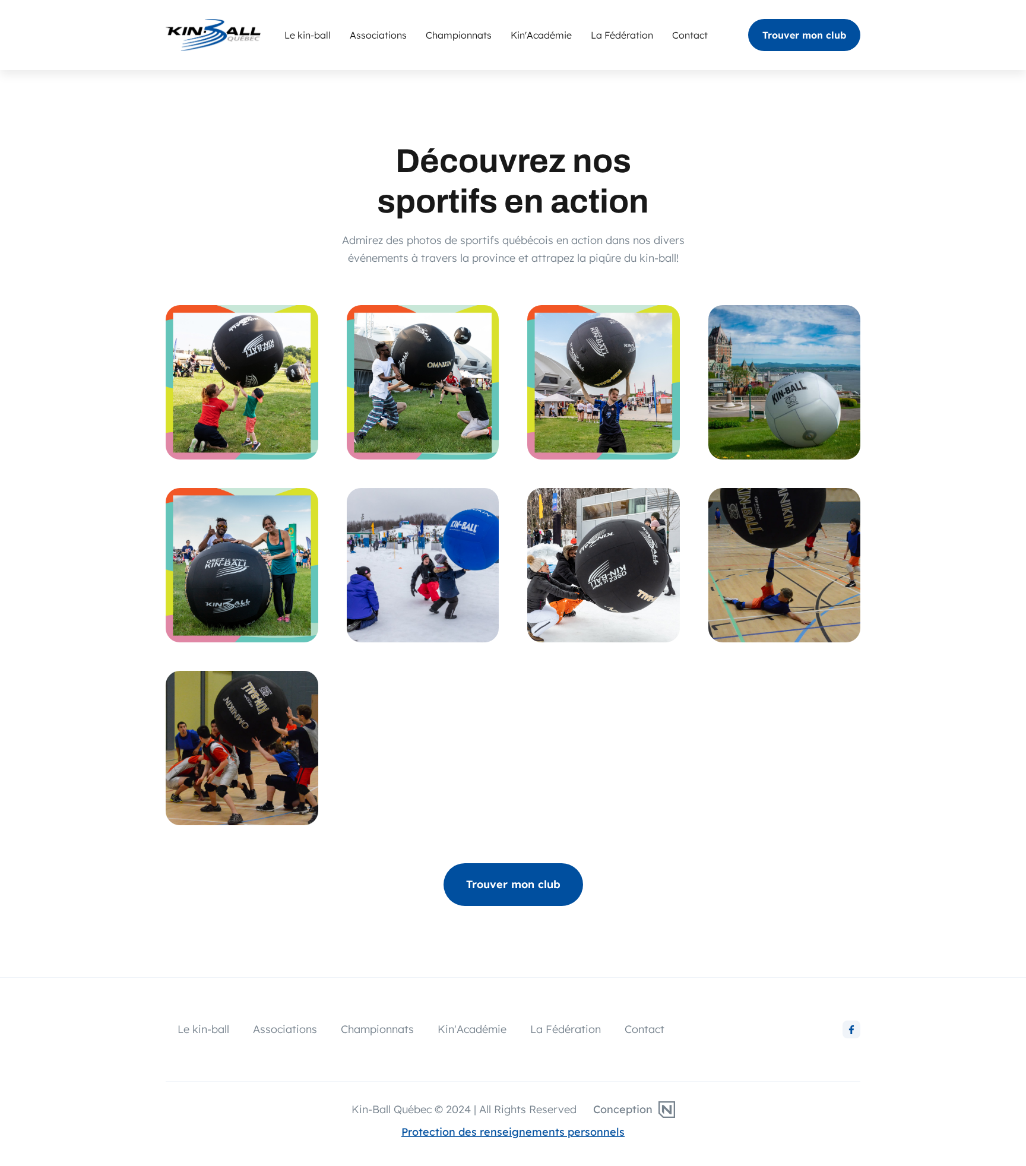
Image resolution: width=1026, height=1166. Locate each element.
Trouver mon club (804, 35)
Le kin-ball (307, 35)
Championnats (459, 35)
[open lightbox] (242, 382)
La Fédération (622, 35)
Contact (690, 35)
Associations (378, 35)
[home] (225, 34)
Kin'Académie (541, 35)
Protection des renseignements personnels (513, 1132)
